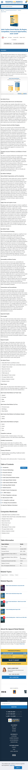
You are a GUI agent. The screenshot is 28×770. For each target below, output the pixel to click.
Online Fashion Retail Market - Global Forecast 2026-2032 (16, 602)
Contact (14, 747)
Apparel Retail (4, 575)
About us (14, 726)
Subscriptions (14, 742)
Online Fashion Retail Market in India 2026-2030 (15, 585)
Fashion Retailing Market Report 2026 (13, 609)
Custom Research (14, 740)
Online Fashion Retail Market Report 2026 (14, 593)
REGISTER (14, 707)
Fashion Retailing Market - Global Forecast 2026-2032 (16, 617)
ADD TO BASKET (14, 660)
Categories (14, 736)
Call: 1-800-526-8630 (14, 674)
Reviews (14, 730)
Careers (14, 728)
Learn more (12, 765)
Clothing (11, 575)
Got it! (18, 767)
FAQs (14, 749)
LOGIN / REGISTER (14, 751)
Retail (16, 575)
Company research (13, 738)
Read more (22, 644)
